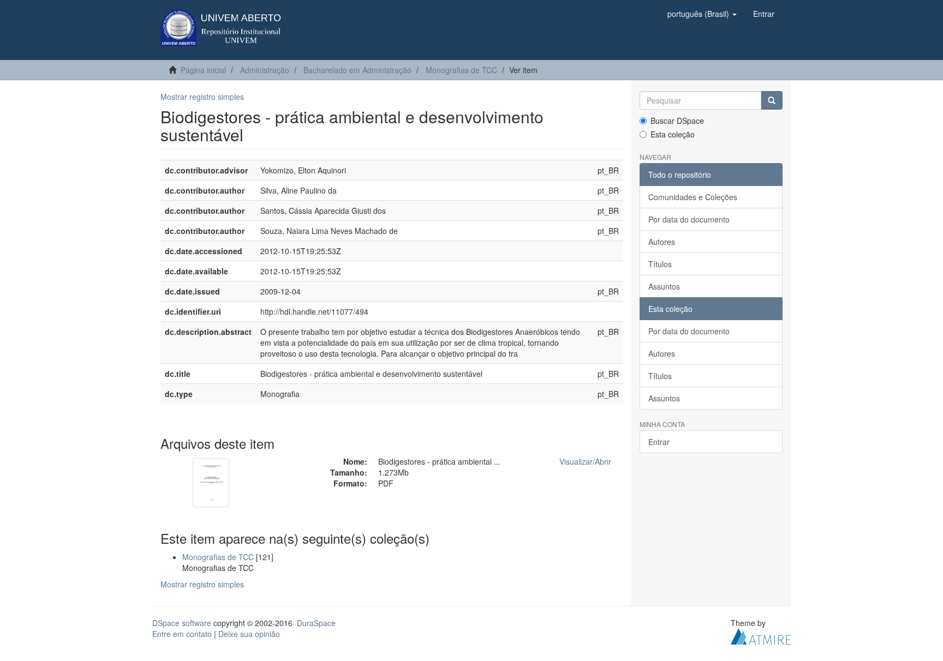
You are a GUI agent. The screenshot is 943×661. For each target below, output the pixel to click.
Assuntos (664, 286)
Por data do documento (689, 219)
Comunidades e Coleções (692, 196)
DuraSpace (316, 622)
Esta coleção (672, 134)
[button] (702, 13)
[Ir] (772, 100)
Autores (661, 241)
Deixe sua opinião (249, 633)
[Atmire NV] (761, 634)
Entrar (659, 441)
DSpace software (181, 622)
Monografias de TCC (461, 69)
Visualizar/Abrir (585, 461)
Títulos (660, 264)
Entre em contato (182, 633)
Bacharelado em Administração (357, 69)
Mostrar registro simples (202, 96)
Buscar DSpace (677, 120)
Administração (264, 69)
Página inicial (203, 69)
